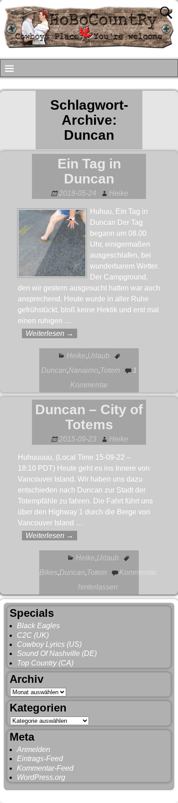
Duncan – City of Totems (89, 417)
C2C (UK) (33, 635)
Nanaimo (83, 370)
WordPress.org (41, 777)
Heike (76, 356)
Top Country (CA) (45, 663)
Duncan (54, 370)
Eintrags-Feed (40, 758)
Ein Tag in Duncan (89, 171)
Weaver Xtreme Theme (137, 794)
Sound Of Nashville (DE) (57, 653)
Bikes (48, 572)
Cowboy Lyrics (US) (49, 644)
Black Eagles (38, 626)
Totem (110, 370)
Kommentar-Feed (45, 768)
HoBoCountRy (51, 794)
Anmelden (33, 749)
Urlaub (99, 356)
